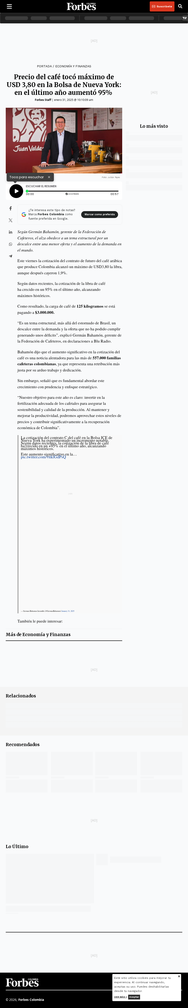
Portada (44, 66)
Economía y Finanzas (73, 66)
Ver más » (120, 997)
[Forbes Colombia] (81, 6)
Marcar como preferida (99, 214)
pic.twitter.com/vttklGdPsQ (43, 456)
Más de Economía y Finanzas (38, 634)
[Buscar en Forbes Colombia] (180, 6)
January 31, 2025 (67, 611)
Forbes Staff (43, 100)
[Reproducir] (16, 191)
